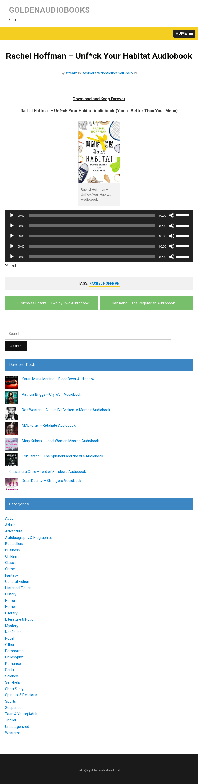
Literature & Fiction (20, 619)
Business (12, 550)
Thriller (10, 720)
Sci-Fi (9, 670)
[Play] (11, 215)
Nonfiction (109, 73)
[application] (99, 215)
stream (71, 73)
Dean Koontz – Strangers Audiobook (51, 481)
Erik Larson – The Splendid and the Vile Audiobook (62, 456)
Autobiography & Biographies (29, 537)
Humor (10, 607)
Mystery (11, 626)
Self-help (125, 73)
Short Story (14, 689)
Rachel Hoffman (104, 283)
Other (9, 644)
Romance (13, 664)
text (12, 265)
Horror (10, 600)
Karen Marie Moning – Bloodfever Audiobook (58, 379)
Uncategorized (17, 727)
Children (12, 556)
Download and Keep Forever (99, 98)
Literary (11, 613)
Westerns (13, 733)
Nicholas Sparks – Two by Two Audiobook (55, 303)
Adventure (13, 531)
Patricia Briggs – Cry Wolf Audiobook (51, 394)
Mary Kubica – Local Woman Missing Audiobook (60, 441)
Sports (10, 701)
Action (10, 518)
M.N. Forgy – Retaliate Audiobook (49, 425)
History (10, 594)
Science (11, 676)
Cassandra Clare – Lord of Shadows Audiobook (47, 472)
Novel (9, 638)
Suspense (13, 708)
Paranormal (14, 651)
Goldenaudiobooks (49, 9)
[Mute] (171, 215)
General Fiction (17, 581)
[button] (184, 34)
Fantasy (11, 575)
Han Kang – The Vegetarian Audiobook (143, 303)
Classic (10, 563)
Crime (10, 569)
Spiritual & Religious (21, 695)
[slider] (183, 214)
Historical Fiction (18, 588)
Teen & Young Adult (21, 714)
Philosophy (14, 657)
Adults (10, 525)
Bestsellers (91, 73)
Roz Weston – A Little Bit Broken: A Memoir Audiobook (66, 410)
